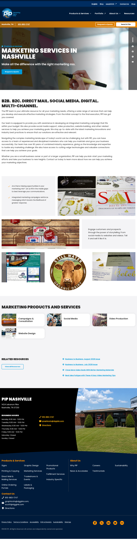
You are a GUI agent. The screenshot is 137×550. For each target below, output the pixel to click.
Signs (4, 465)
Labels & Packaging (29, 486)
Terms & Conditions (20, 522)
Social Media (71, 318)
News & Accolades (79, 471)
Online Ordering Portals (9, 486)
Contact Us (124, 4)
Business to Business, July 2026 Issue (81, 364)
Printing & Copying (10, 471)
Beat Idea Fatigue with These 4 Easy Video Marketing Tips (90, 375)
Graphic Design (31, 465)
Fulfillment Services (55, 474)
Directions (46, 425)
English (94, 4)
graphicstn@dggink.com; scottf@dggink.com (17, 503)
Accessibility (34, 522)
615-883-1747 (24, 24)
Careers (96, 465)
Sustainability (121, 465)
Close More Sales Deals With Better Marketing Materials (89, 370)
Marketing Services (33, 471)
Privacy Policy (7, 522)
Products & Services (79, 13)
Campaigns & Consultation (26, 320)
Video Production (118, 318)
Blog (101, 4)
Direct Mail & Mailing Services (9, 478)
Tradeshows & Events (31, 478)
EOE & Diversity (46, 522)
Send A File (126, 24)
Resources (129, 13)
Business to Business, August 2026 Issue (82, 359)
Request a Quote (105, 24)
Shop (133, 4)
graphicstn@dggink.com (53, 421)
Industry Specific (54, 479)
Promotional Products (52, 467)
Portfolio (99, 13)
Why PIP (73, 465)
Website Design (27, 333)
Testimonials (98, 471)
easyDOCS (110, 4)
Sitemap (68, 522)
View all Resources (12, 367)
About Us (113, 13)
